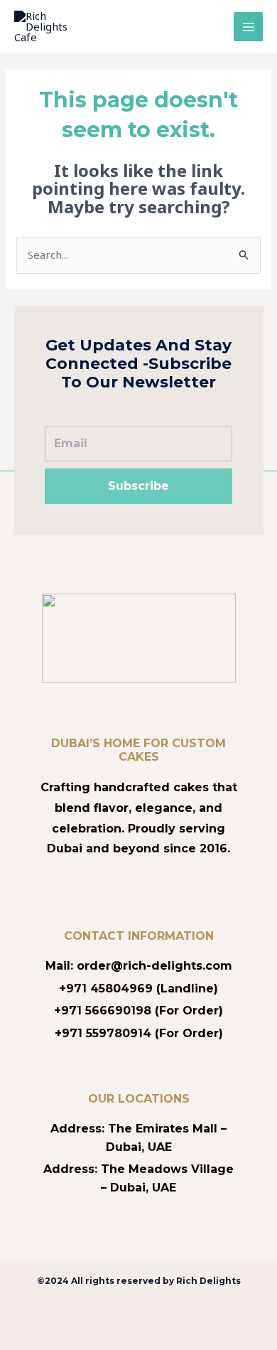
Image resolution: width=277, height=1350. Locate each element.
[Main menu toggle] (248, 26)
